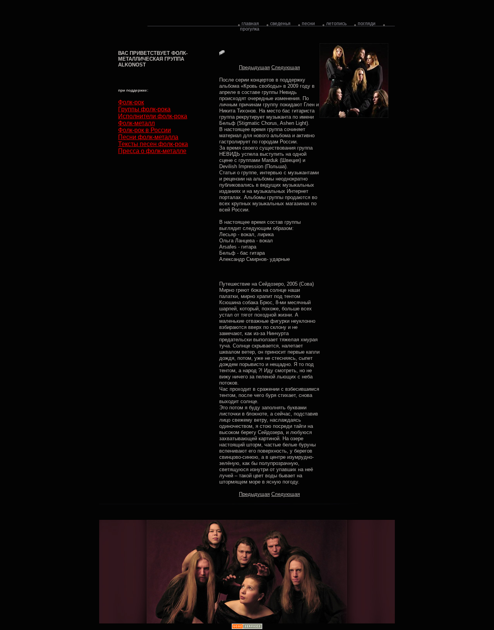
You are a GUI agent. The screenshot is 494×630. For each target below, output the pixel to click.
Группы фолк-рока (144, 109)
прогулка (249, 29)
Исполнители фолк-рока (152, 116)
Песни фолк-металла (148, 137)
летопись (336, 23)
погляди (367, 23)
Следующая (285, 67)
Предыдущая (254, 67)
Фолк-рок (131, 102)
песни (308, 23)
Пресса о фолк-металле (152, 151)
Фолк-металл (136, 123)
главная (250, 23)
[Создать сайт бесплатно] (247, 627)
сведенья (280, 23)
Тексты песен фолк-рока (153, 144)
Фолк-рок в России (144, 130)
